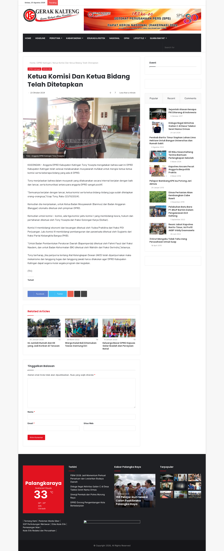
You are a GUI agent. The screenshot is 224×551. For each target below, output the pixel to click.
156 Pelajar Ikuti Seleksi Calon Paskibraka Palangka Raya (132, 500)
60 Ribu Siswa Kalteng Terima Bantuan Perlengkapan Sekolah (181, 154)
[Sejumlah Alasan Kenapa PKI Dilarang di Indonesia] (157, 113)
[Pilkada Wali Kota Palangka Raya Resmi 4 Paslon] (166, 494)
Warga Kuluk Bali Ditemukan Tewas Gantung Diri (80, 344)
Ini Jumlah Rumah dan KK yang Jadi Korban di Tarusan (44, 344)
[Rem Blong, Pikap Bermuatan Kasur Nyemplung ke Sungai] (180, 494)
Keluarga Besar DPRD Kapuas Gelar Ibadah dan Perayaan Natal (119, 345)
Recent (171, 98)
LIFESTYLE (139, 38)
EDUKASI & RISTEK (96, 38)
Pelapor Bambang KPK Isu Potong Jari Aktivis (170, 182)
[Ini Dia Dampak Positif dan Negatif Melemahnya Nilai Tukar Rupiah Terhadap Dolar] (166, 486)
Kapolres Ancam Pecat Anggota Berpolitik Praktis (181, 169)
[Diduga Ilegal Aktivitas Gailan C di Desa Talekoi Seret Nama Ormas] (157, 127)
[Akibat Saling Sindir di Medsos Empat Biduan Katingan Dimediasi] (194, 477)
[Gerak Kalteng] (51, 15)
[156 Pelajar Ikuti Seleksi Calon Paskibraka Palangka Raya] (134, 490)
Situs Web (88, 423)
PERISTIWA (55, 38)
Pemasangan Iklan (31, 527)
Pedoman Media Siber (49, 521)
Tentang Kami (30, 521)
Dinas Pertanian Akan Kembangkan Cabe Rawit (181, 195)
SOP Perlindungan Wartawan (36, 524)
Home (32, 63)
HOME (28, 38)
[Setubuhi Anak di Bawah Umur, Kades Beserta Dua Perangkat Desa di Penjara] (180, 477)
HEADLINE (40, 38)
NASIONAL (114, 38)
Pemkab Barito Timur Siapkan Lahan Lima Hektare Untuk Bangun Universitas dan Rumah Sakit (172, 140)
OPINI (126, 38)
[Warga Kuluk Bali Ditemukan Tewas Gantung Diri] (81, 328)
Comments (190, 98)
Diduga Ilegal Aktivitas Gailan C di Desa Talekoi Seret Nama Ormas (182, 125)
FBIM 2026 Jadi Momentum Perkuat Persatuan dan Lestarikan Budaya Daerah (88, 478)
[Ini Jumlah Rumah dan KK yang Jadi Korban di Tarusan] (44, 328)
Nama (31, 412)
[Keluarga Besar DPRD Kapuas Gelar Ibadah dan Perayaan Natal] (119, 328)
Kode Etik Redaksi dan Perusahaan (39, 530)
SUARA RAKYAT (157, 38)
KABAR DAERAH (73, 38)
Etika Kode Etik (59, 524)
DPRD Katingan (44, 63)
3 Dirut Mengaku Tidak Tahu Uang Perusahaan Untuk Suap (168, 240)
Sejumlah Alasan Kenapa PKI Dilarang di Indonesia (182, 111)
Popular (154, 98)
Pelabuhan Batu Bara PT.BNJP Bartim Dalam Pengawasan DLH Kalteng (181, 211)
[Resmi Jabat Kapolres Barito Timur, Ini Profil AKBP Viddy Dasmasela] (157, 228)
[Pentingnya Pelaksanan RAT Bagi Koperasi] (194, 486)
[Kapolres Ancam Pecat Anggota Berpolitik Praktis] (157, 171)
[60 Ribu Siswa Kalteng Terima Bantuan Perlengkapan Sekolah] (157, 156)
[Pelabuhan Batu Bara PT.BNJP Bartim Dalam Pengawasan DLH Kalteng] (157, 211)
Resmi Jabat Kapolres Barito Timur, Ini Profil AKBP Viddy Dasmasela (181, 227)
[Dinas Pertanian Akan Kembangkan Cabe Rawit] (157, 197)
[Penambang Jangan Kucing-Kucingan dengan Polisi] (194, 494)
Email (31, 423)
